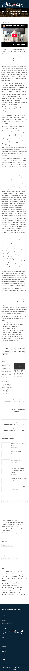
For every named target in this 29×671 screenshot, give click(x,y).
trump (4, 594)
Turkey (16, 594)
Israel (4, 581)
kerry (17, 581)
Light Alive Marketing (18, 667)
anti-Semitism (14, 572)
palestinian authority (7, 585)
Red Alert (24, 588)
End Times (8, 576)
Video (24, 594)
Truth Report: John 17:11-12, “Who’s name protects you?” (19, 371)
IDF (15, 578)
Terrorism (21, 592)
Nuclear (13, 583)
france (16, 576)
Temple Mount (13, 592)
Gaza (21, 576)
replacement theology (6, 590)
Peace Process (7, 588)
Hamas (4, 578)
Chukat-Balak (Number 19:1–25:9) (19, 444)
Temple (7, 592)
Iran (18, 578)
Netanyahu (6, 583)
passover (16, 585)
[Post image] (5, 445)
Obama (19, 583)
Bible (24, 571)
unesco (20, 594)
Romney (13, 590)
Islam (25, 578)
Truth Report (10, 594)
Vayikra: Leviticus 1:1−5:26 (18, 487)
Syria (3, 592)
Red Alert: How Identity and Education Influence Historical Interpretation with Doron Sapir (12, 523)
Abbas (7, 572)
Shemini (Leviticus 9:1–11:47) (19, 460)
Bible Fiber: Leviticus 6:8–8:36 (19, 478)
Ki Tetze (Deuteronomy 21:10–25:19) (10, 520)
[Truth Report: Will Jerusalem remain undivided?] (7, 370)
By (11, 401)
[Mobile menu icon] (27, 4)
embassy (3, 576)
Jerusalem (11, 581)
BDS (21, 572)
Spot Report (20, 590)
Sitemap (14, 669)
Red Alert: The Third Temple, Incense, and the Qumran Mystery (12, 529)
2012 (3, 572)
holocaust (10, 578)
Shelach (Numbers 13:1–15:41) (18, 452)
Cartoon (3, 574)
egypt (23, 574)
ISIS (22, 578)
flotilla (13, 576)
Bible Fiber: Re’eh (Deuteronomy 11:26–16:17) (12, 533)
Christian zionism (11, 574)
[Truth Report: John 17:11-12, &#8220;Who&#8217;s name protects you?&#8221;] (19, 366)
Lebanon (21, 581)
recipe (19, 588)
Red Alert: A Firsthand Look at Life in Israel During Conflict (18, 470)
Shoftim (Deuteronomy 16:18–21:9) (10, 526)
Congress (19, 574)
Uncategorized (16, 399)
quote (14, 588)
